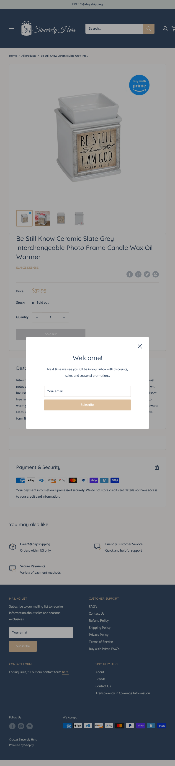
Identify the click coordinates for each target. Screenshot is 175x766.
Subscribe (88, 405)
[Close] (140, 346)
